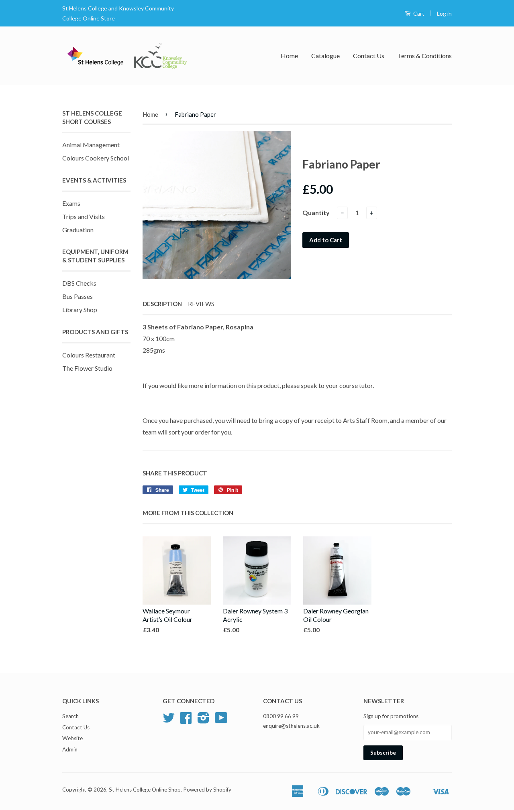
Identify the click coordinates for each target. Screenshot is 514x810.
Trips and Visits (83, 216)
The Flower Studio (87, 368)
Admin (70, 749)
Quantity (316, 212)
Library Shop (79, 309)
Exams (71, 203)
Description (162, 303)
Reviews (201, 303)
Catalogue (325, 55)
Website (72, 738)
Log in (444, 13)
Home (289, 55)
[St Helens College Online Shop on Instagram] (203, 720)
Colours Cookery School (95, 158)
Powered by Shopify (207, 789)
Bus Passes (77, 296)
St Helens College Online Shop (145, 789)
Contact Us (368, 55)
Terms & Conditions (425, 55)
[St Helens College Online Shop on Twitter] (169, 720)
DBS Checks (79, 283)
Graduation (78, 229)
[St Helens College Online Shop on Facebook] (186, 720)
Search (70, 716)
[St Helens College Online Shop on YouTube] (221, 720)
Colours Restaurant (88, 355)
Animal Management (91, 144)
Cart (418, 13)
